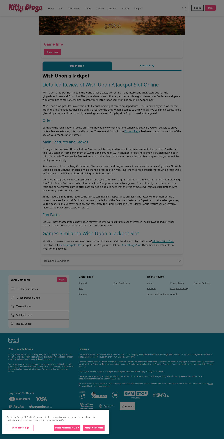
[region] (55, 422)
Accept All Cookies (94, 427)
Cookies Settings (20, 427)
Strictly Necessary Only (67, 427)
